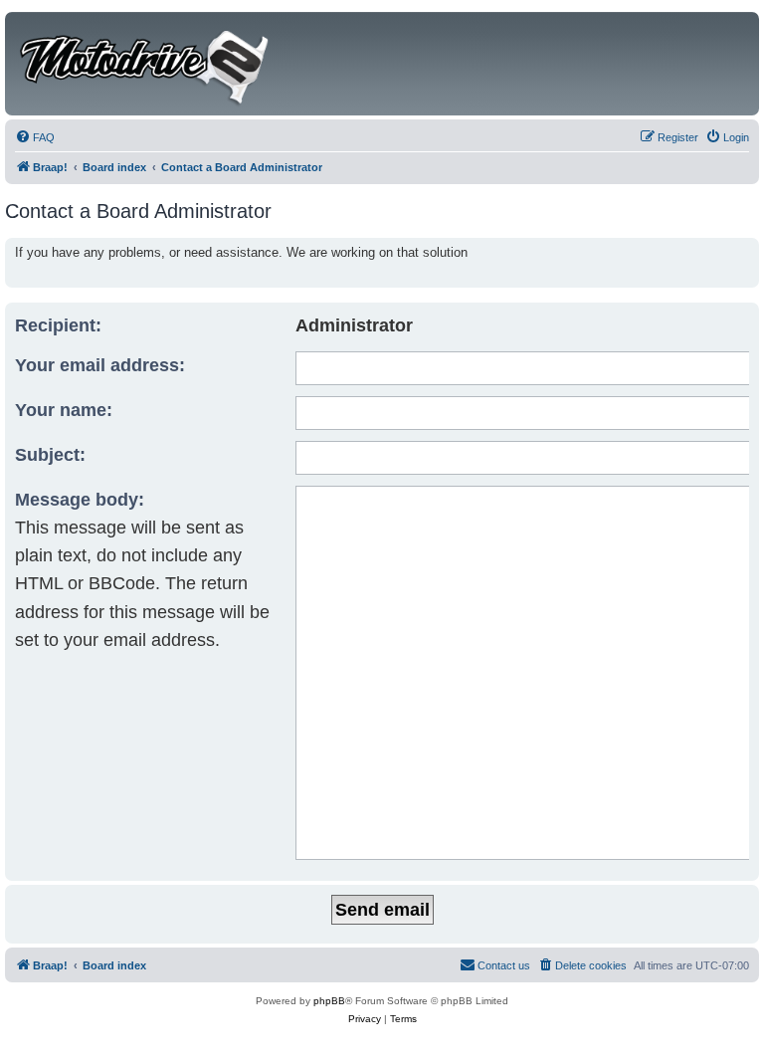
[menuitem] (35, 137)
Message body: (79, 500)
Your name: (63, 410)
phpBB (329, 1000)
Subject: (50, 455)
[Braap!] (146, 63)
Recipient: (58, 325)
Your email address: (100, 365)
